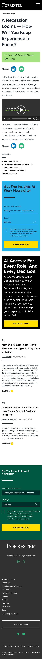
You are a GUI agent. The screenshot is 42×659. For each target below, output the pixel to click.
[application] (21, 110)
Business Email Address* (12, 207)
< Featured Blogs (8, 13)
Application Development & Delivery (16, 164)
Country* (7, 218)
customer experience (10, 167)
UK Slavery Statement (10, 613)
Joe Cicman (6, 356)
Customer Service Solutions (13, 170)
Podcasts (5, 603)
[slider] (19, 118)
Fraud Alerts (6, 606)
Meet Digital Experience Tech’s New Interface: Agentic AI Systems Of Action (21, 348)
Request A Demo (21, 624)
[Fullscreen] (37, 118)
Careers (5, 596)
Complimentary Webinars (11, 586)
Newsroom (6, 582)
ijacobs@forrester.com (11, 135)
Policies (5, 600)
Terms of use (7, 646)
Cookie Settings (33, 646)
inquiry (31, 139)
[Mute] (34, 118)
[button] (21, 109)
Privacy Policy (20, 646)
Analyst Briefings (8, 579)
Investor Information (9, 593)
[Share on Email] (21, 69)
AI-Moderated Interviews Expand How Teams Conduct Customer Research (20, 411)
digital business (8, 173)
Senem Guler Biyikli (9, 419)
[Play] (4, 118)
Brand (4, 610)
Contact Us (6, 589)
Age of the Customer (10, 161)
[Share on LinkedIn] (13, 69)
